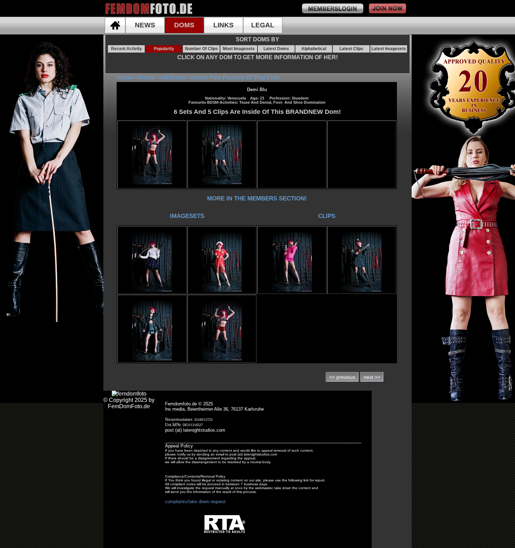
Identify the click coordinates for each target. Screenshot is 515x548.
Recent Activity (126, 48)
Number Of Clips (201, 48)
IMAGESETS (187, 216)
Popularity (164, 48)
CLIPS (326, 216)
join (387, 8)
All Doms (174, 78)
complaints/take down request (195, 501)
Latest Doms (276, 48)
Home (124, 78)
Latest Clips (351, 48)
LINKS (223, 25)
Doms (147, 78)
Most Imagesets (239, 48)
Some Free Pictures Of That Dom (235, 78)
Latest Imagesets (388, 48)
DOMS (184, 25)
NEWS (145, 25)
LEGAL (262, 25)
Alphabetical (313, 48)
